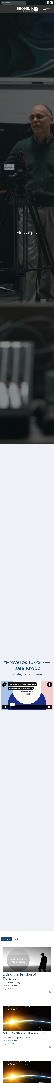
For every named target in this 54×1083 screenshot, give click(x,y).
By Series (18, 939)
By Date (6, 939)
